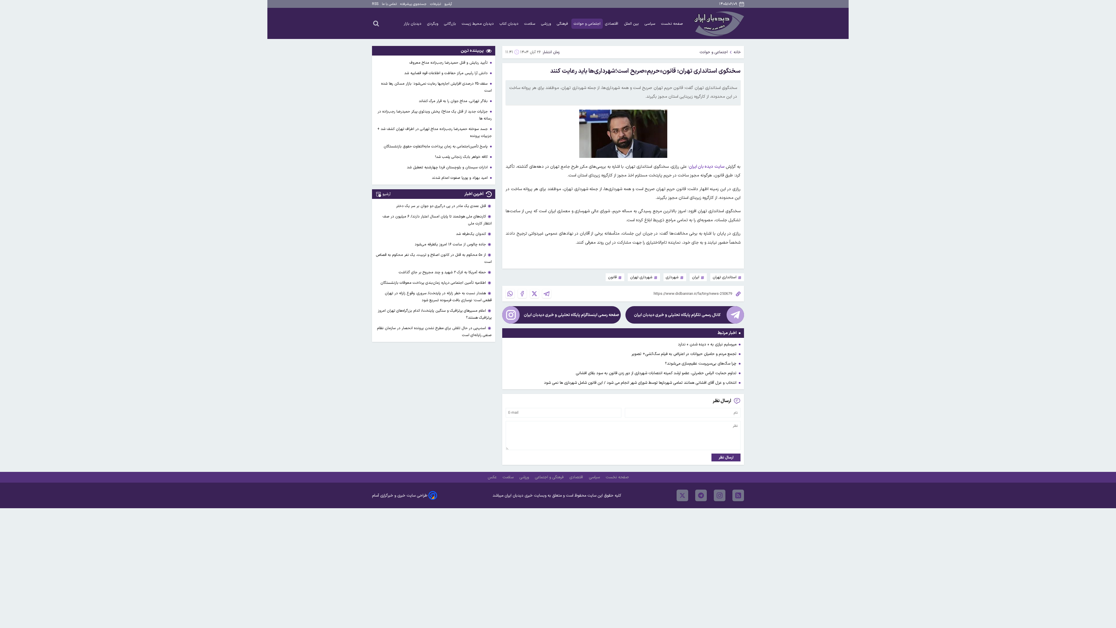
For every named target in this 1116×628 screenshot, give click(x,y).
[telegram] (701, 495)
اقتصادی (612, 23)
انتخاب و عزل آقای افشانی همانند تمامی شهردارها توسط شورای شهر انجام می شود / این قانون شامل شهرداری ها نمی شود (640, 383)
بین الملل (632, 23)
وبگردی (433, 23)
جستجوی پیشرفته (413, 4)
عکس (493, 477)
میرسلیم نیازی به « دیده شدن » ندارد (707, 344)
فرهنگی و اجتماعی (550, 477)
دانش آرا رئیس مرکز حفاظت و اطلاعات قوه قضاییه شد (446, 73)
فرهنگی (563, 23)
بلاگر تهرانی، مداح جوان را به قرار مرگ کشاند (454, 101)
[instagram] (719, 495)
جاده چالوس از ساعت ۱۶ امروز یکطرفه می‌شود (450, 244)
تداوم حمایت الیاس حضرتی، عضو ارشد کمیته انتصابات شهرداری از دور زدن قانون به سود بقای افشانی (656, 373)
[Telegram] (546, 293)
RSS (375, 4)
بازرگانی (450, 23)
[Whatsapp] (510, 293)
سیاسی (651, 23)
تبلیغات (435, 4)
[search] (376, 23)
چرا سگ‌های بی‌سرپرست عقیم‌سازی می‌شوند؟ (700, 364)
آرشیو (448, 4)
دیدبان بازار (413, 23)
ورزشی (546, 23)
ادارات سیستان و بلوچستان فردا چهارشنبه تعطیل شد (448, 167)
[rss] (738, 495)
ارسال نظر (726, 457)
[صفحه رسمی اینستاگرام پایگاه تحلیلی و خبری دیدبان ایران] (511, 315)
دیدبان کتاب (510, 23)
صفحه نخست (672, 23)
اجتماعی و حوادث (587, 23)
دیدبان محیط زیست (478, 23)
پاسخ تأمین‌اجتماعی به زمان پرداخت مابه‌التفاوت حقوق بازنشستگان (436, 146)
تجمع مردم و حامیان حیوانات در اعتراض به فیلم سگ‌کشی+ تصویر (684, 354)
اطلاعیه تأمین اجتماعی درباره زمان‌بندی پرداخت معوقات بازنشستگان (433, 283)
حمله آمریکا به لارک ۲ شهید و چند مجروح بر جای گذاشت (442, 272)
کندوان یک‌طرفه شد (471, 234)
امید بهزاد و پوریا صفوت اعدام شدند (460, 178)
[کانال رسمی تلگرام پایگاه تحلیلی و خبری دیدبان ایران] (735, 315)
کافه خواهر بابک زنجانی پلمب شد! (462, 157)
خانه (737, 52)
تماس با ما (389, 4)
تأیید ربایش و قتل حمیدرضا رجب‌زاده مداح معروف (449, 62)
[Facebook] (522, 293)
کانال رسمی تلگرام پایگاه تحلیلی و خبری (677, 315)
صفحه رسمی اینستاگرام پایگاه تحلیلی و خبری (571, 315)
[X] (534, 293)
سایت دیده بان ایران (707, 167)
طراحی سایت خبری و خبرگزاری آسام (399, 496)
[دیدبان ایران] (718, 23)
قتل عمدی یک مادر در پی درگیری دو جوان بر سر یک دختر (441, 206)
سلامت (530, 23)
